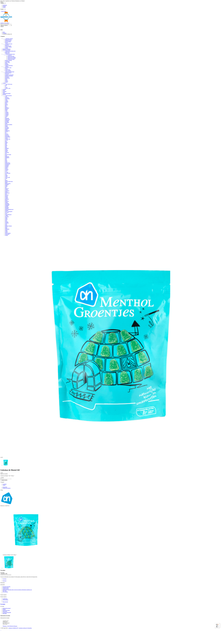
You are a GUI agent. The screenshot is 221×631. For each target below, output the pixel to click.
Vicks (6, 223)
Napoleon (7, 184)
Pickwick (6, 194)
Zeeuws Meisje (8, 233)
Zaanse (6, 232)
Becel (6, 103)
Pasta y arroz (7, 62)
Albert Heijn (7, 98)
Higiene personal (8, 72)
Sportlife (6, 206)
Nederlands (5, 5)
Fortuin (6, 137)
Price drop (5, 590)
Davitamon (7, 120)
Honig (6, 149)
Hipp (6, 147)
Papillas (6, 47)
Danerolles (7, 118)
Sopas (4, 92)
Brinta (6, 110)
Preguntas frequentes (6, 586)
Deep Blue (7, 122)
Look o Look (7, 177)
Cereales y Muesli (8, 46)
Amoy (6, 99)
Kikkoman (7, 156)
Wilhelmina (7, 229)
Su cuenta (2, 604)
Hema (6, 78)
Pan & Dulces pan (7, 43)
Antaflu (6, 100)
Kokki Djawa (7, 162)
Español (4, 6)
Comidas (4, 89)
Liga (6, 174)
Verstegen (7, 222)
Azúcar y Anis (7, 88)
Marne (6, 182)
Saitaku (6, 202)
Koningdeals (7, 77)
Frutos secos (7, 53)
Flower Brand (7, 136)
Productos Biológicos (7, 48)
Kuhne (6, 167)
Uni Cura (6, 212)
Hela (6, 144)
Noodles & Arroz (8, 40)
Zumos (6, 68)
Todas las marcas (7, 95)
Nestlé (6, 185)
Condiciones (5, 598)
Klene (6, 160)
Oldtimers (7, 188)
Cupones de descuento (7, 612)
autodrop (6, 101)
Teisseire (6, 210)
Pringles (6, 196)
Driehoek (6, 128)
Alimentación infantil (6, 93)
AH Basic (7, 97)
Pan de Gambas (8, 41)
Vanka (6, 217)
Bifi (5, 105)
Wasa (6, 224)
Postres (6, 63)
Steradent (6, 208)
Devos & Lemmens (8, 124)
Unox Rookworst (8, 214)
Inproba (6, 150)
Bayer (6, 102)
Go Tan (6, 140)
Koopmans (7, 164)
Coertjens (7, 113)
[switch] (217, 626)
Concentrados (7, 69)
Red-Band (7, 199)
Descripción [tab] (5, 487)
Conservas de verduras (11, 57)
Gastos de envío (6, 588)
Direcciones (5, 611)
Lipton (6, 175)
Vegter (6, 218)
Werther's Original (8, 225)
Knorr (6, 161)
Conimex (6, 115)
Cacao (6, 87)
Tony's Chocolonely (8, 211)
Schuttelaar (7, 205)
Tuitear (4, 485)
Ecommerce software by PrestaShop (25, 628)
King (6, 158)
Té (5, 86)
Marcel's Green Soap (9, 181)
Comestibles (7, 61)
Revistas (4, 94)
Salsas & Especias (8, 39)
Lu (5, 179)
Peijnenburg (7, 192)
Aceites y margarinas (9, 65)
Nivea (6, 186)
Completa (7, 114)
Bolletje (6, 108)
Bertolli (6, 104)
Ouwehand (7, 190)
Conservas (8, 55)
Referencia (2, 505)
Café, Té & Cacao (7, 84)
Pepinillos (7, 64)
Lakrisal (6, 170)
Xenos (6, 230)
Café (6, 85)
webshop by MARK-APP (13, 628)
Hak (6, 141)
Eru (5, 132)
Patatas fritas (7, 52)
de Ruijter (7, 121)
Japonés (6, 42)
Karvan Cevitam (8, 154)
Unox (6, 213)
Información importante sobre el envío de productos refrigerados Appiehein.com (17, 589)
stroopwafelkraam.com (9, 209)
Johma (6, 151)
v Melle (6, 215)
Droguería (7, 76)
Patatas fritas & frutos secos (9, 51)
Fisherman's (7, 135)
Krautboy (7, 165)
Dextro (6, 125)
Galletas (4, 83)
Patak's (6, 191)
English (4, 7)
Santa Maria (7, 204)
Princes (6, 195)
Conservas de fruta (10, 56)
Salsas (4, 90)
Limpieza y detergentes (9, 74)
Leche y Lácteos (8, 70)
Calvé (6, 111)
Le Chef (6, 172)
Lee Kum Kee (7, 173)
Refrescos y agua (8, 67)
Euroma (6, 133)
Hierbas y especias (8, 60)
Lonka (6, 176)
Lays (6, 171)
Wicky (6, 226)
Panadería (7, 44)
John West (7, 152)
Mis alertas (5, 613)
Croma (6, 116)
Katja (6, 155)
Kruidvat (6, 166)
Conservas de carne (10, 59)
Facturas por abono (6, 610)
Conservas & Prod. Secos (9, 54)
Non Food (7, 73)
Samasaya (7, 203)
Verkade (6, 221)
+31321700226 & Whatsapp (10, 626)
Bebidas (5, 66)
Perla (6, 193)
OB (5, 187)
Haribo (6, 142)
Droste (6, 129)
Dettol (6, 123)
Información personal (6, 608)
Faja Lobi (7, 134)
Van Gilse (7, 216)
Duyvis (6, 131)
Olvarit (6, 189)
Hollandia (7, 148)
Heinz (6, 143)
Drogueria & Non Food (8, 71)
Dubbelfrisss (7, 130)
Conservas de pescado (11, 58)
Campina (6, 112)
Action (6, 82)
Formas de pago (6, 587)
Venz (6, 220)
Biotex (6, 106)
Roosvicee (7, 201)
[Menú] (219, 623)
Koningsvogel (7, 163)
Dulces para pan (8, 45)
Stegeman (7, 207)
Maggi (6, 180)
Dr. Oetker (7, 127)
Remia (6, 200)
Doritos (6, 126)
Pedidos (4, 609)
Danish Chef (7, 119)
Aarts (6, 96)
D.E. (6, 117)
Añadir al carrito (4, 480)
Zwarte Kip (7, 234)
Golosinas (4, 91)
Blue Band (7, 107)
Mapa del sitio (5, 601)
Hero (6, 146)
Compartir (4, 484)
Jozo (6, 153)
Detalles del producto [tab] (6, 488)
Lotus (6, 178)
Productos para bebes (9, 75)
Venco (6, 219)
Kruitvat (6, 81)
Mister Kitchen (7, 183)
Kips (6, 159)
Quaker (6, 197)
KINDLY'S (7, 157)
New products (5, 591)
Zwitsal (6, 235)
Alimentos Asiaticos (8, 38)
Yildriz (6, 231)
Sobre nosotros (5, 599)
